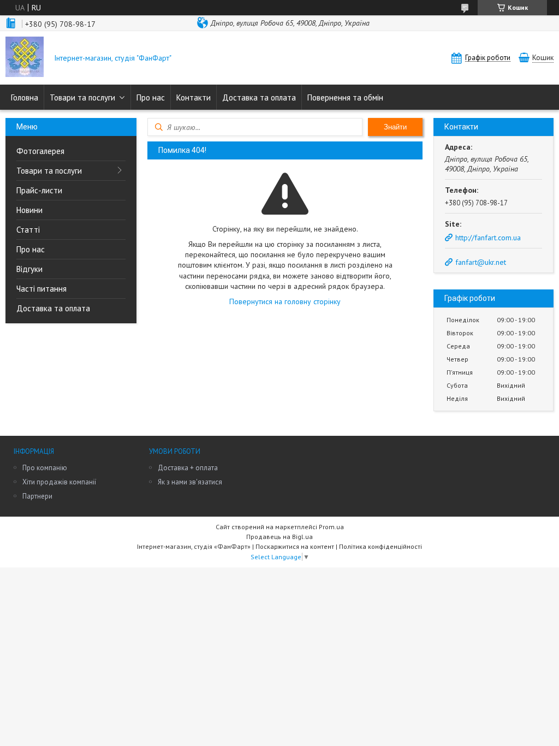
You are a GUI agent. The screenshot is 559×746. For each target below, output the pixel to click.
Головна (24, 97)
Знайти (395, 127)
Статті (28, 229)
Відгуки (29, 269)
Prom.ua (331, 527)
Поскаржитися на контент (294, 546)
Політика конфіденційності (380, 546)
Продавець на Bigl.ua (279, 536)
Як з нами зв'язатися (190, 482)
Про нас (150, 97)
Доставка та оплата (259, 97)
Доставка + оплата (188, 467)
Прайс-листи (39, 190)
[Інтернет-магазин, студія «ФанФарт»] (24, 58)
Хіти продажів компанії (59, 482)
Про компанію (44, 467)
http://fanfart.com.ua (488, 237)
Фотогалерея (40, 151)
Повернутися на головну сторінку (285, 301)
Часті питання (41, 288)
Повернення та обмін (345, 97)
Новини (29, 210)
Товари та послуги (82, 97)
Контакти (193, 97)
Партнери (37, 496)
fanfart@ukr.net (480, 262)
